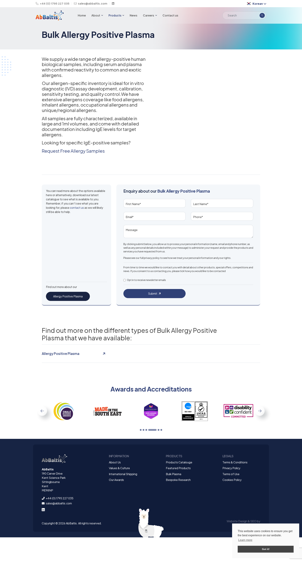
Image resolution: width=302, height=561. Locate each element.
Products (115, 15)
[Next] (260, 411)
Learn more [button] (245, 540)
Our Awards (116, 480)
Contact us (170, 15)
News (133, 15)
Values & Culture (119, 468)
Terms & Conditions (234, 462)
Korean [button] (258, 3)
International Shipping (123, 474)
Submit (152, 293)
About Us (115, 462)
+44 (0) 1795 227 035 (54, 3)
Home (82, 15)
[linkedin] (114, 3)
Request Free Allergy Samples (73, 151)
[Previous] (42, 411)
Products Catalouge (179, 462)
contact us (77, 207)
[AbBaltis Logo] (54, 460)
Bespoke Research (178, 480)
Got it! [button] (265, 549)
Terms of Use (230, 474)
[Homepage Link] (53, 15)
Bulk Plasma (173, 474)
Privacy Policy (231, 468)
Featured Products (178, 468)
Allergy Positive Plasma (68, 296)
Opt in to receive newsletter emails (146, 279)
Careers (149, 15)
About (96, 15)
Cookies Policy (232, 480)
